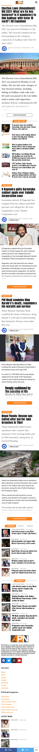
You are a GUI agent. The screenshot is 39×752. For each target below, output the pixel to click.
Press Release (6, 704)
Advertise (4, 683)
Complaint (4, 688)
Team (3, 675)
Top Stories (5, 699)
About (3, 672)
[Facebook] (3, 660)
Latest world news (8, 707)
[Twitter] (8, 660)
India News (5, 696)
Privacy (3, 685)
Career (3, 678)
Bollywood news (7, 712)
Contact (4, 680)
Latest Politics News (8, 702)
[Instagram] (14, 660)
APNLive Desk (14, 220)
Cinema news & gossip (9, 710)
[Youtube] (19, 660)
